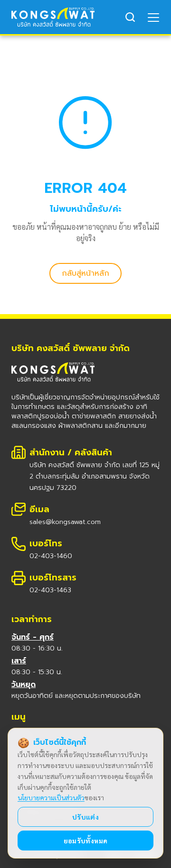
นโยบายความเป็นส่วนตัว (51, 797)
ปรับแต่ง (85, 817)
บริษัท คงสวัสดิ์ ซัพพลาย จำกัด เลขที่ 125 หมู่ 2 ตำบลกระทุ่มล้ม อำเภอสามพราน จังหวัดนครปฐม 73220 (94, 476)
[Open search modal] (130, 17)
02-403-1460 (50, 556)
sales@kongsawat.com (65, 522)
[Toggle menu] (154, 17)
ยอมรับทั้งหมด (86, 840)
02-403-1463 (50, 590)
